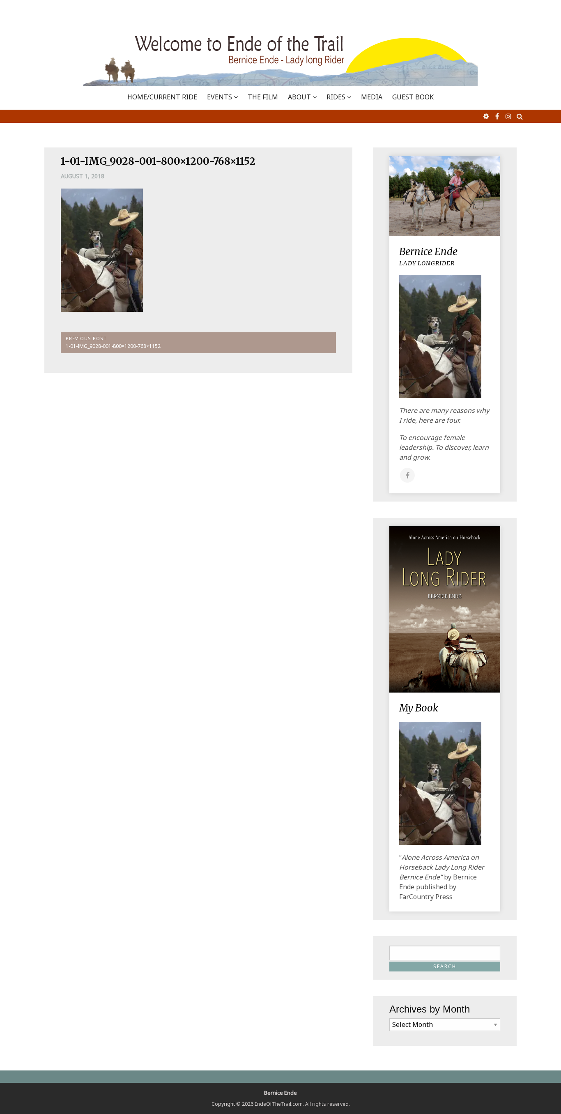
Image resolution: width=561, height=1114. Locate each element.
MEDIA (371, 97)
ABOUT (299, 97)
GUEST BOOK (413, 97)
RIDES (335, 97)
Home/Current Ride (162, 97)
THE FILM (263, 97)
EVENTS (219, 97)
